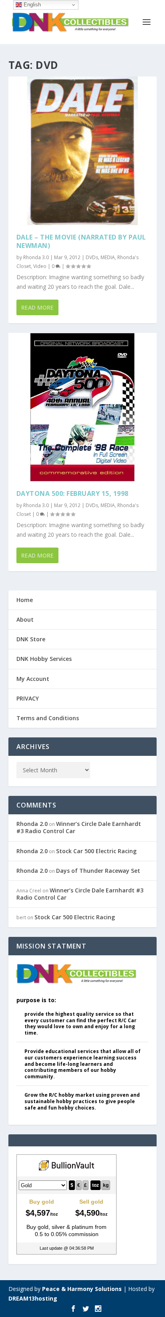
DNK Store (30, 639)
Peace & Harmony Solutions (82, 1289)
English (31, 5)
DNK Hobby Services (44, 659)
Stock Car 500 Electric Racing (96, 851)
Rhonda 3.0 (36, 257)
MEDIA (108, 257)
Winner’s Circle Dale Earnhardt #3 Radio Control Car (78, 827)
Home (24, 600)
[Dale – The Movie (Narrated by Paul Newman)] (82, 151)
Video (39, 266)
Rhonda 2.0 (32, 824)
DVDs (92, 257)
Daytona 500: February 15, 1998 (72, 493)
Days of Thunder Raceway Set (98, 870)
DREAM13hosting (32, 1298)
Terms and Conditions (47, 718)
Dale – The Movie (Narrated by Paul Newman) (81, 241)
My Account (32, 679)
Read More (37, 307)
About (25, 619)
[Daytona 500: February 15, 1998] (82, 407)
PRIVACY (27, 698)
